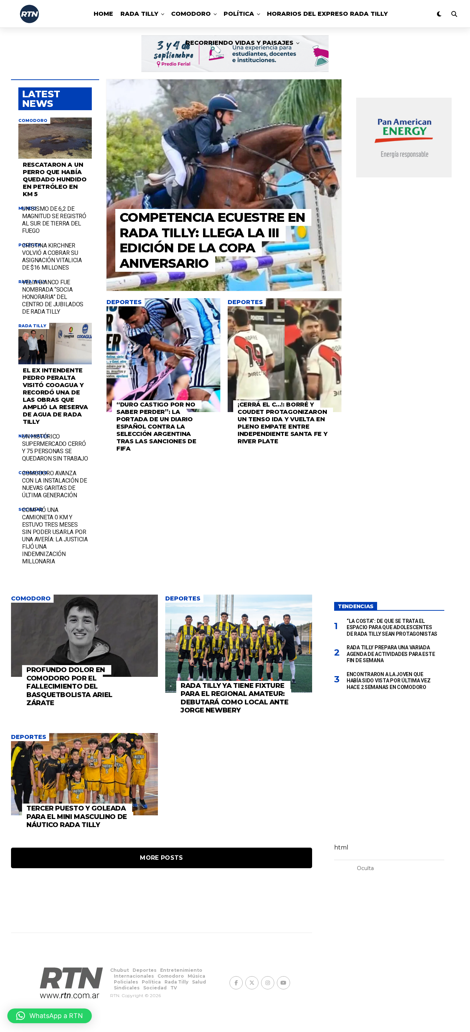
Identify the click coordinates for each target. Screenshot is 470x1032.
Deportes (144, 970)
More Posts (161, 857)
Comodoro (191, 13)
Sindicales (127, 987)
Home (103, 13)
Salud (199, 982)
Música (196, 976)
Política (239, 13)
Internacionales (134, 976)
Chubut (119, 970)
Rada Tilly (139, 13)
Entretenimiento (181, 970)
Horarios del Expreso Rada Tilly (327, 13)
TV (173, 987)
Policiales (126, 982)
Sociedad (155, 987)
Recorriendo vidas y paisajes (239, 42)
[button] (49, 1015)
